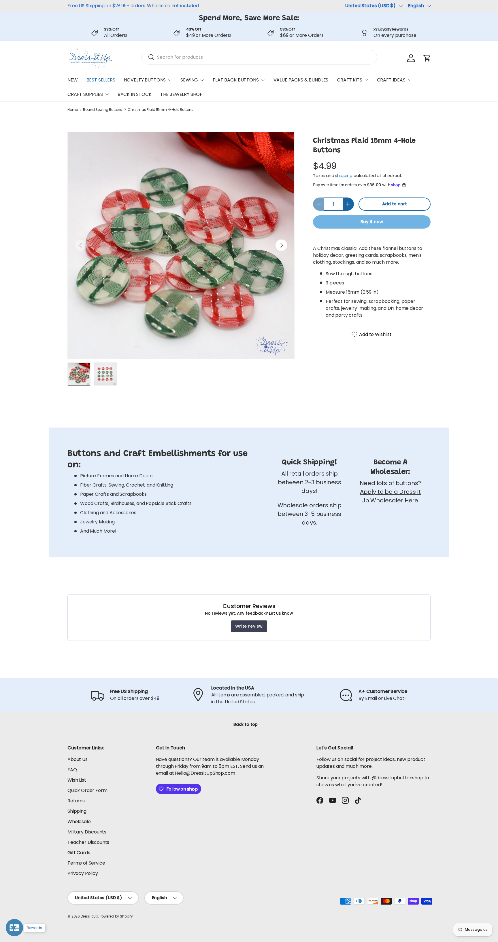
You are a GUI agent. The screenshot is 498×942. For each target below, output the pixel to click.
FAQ (72, 769)
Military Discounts (86, 832)
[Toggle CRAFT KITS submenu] (366, 80)
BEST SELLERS (100, 80)
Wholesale (79, 821)
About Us (77, 759)
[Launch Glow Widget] (14, 927)
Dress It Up (89, 916)
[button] (427, 58)
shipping (343, 175)
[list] (181, 245)
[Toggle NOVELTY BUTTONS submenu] (169, 80)
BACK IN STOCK (135, 94)
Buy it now (372, 222)
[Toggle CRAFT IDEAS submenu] (409, 80)
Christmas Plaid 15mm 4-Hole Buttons (160, 109)
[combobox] (259, 57)
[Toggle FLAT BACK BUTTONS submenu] (262, 80)
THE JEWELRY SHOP (181, 94)
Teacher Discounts (88, 842)
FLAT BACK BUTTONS (236, 80)
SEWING (189, 80)
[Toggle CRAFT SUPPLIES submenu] (106, 94)
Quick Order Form (87, 790)
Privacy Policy (82, 873)
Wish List (76, 780)
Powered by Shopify (116, 916)
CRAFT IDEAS (391, 80)
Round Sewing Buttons (102, 109)
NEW (72, 80)
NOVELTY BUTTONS (145, 80)
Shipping (76, 811)
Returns (76, 800)
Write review (249, 626)
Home (72, 109)
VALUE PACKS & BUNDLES (301, 80)
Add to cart (394, 204)
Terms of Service (86, 863)
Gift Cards (78, 852)
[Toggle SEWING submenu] (202, 80)
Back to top (246, 724)
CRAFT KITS (349, 80)
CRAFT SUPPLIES (85, 94)
